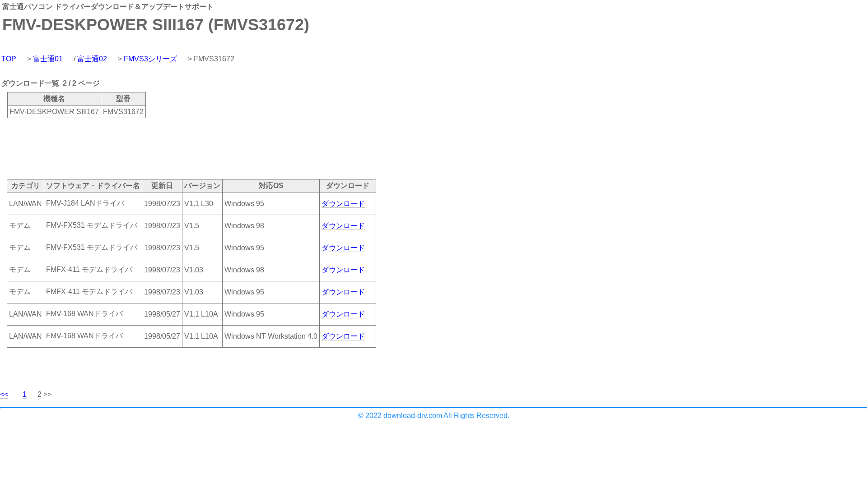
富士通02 (92, 59)
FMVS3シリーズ (150, 59)
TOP (8, 59)
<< (4, 394)
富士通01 (48, 59)
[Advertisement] (164, 148)
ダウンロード (343, 203)
